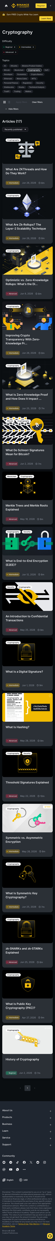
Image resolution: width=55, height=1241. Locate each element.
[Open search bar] (31, 5)
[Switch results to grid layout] (4, 102)
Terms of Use (23, 1224)
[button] (50, 5)
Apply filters (21, 102)
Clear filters (37, 102)
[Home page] (20, 5)
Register (41, 5)
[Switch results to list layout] (9, 102)
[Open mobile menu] (50, 5)
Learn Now (46, 18)
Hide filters (13, 109)
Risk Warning (34, 1224)
